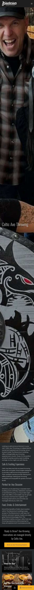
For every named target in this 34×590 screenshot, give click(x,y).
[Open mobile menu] (32, 4)
